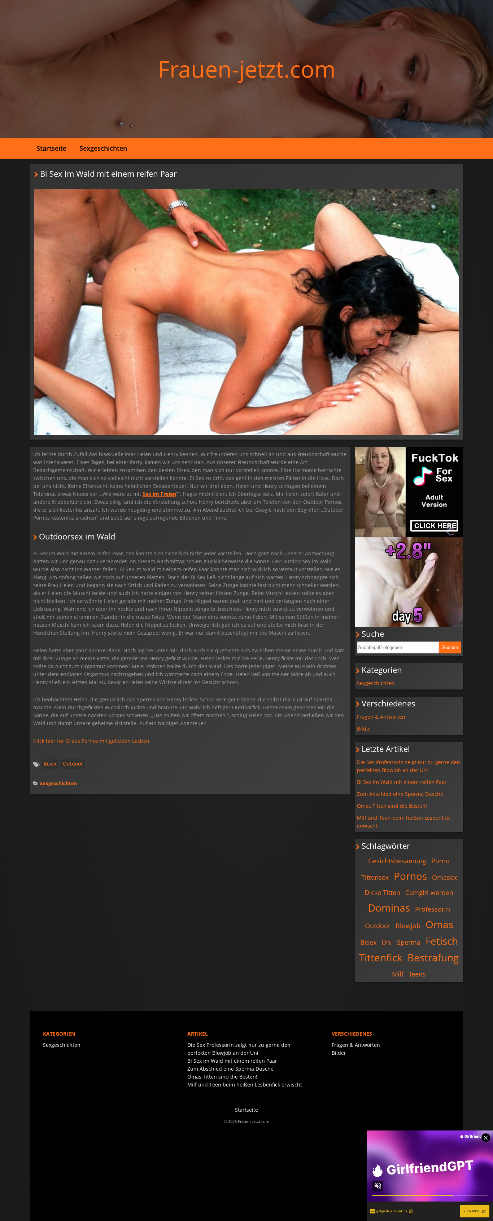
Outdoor (73, 763)
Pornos (410, 876)
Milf (397, 974)
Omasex (444, 877)
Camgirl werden (429, 892)
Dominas (389, 907)
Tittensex (375, 877)
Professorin (432, 909)
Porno (440, 860)
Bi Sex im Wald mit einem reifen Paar (402, 782)
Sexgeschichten (103, 148)
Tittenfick (380, 957)
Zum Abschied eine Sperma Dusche (400, 793)
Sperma (408, 942)
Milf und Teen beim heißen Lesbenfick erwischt (403, 821)
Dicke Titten (382, 892)
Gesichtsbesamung (397, 860)
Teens (417, 974)
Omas (439, 924)
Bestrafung (433, 957)
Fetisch (442, 941)
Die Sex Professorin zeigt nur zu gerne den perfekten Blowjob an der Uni (408, 766)
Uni (386, 942)
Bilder (364, 728)
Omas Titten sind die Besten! (392, 805)
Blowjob (408, 925)
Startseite (51, 148)
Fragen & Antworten (381, 716)
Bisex (50, 763)
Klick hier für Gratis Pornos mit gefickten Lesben (91, 740)
